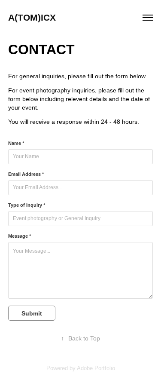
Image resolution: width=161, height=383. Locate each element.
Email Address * (26, 174)
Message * (19, 236)
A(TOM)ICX (32, 17)
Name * (16, 143)
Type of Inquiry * (26, 205)
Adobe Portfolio (96, 368)
